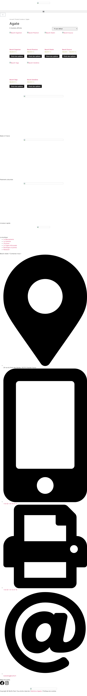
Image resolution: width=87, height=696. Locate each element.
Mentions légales (36, 691)
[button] (43, 11)
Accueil (12, 19)
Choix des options (17, 56)
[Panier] (3, 14)
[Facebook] (2, 683)
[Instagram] (7, 683)
